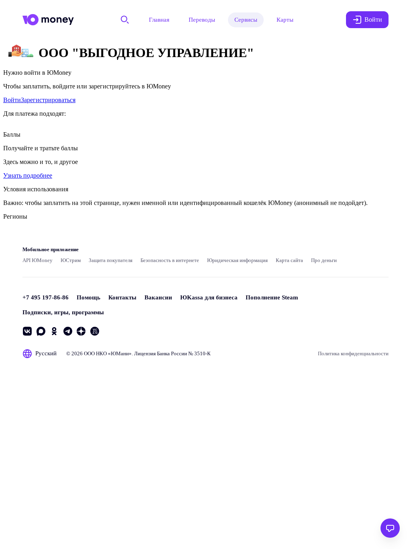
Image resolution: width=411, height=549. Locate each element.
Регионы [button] (15, 216)
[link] (12, 99)
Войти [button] (373, 19)
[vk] (27, 331)
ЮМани (120, 353)
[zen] (81, 331)
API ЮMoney (37, 260)
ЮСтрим (71, 260)
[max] (41, 331)
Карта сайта (289, 260)
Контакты (122, 297)
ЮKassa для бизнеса (209, 297)
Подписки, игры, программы (63, 312)
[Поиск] (125, 20)
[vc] (95, 331)
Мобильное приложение (50, 249)
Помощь (88, 297)
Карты (285, 19)
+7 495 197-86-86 (45, 297)
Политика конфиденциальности (353, 353)
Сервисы (245, 19)
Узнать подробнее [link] (27, 175)
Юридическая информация (237, 260)
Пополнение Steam (272, 297)
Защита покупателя (110, 260)
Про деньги (324, 260)
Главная (159, 19)
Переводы (202, 19)
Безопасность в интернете (169, 260)
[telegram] (68, 331)
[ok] (54, 331)
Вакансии (158, 297)
